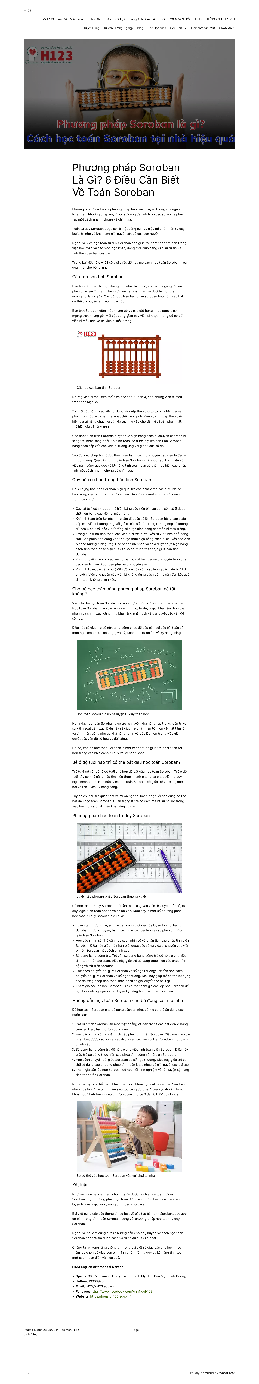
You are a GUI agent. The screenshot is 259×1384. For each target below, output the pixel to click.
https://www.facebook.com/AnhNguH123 (122, 1291)
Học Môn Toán (69, 1330)
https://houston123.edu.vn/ (110, 1296)
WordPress (227, 1373)
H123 (27, 11)
